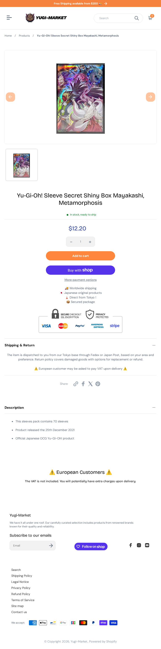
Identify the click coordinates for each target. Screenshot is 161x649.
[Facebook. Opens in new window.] (83, 383)
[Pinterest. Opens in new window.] (97, 383)
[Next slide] (150, 97)
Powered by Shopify (103, 641)
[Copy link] (75, 383)
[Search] (136, 18)
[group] (22, 165)
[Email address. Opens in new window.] (147, 545)
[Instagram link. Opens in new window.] (139, 545)
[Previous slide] (10, 97)
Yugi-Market (79, 641)
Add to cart (80, 256)
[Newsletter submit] (51, 545)
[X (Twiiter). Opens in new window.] (90, 383)
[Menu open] (10, 18)
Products (24, 35)
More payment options (81, 280)
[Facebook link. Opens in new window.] (130, 545)
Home (8, 35)
